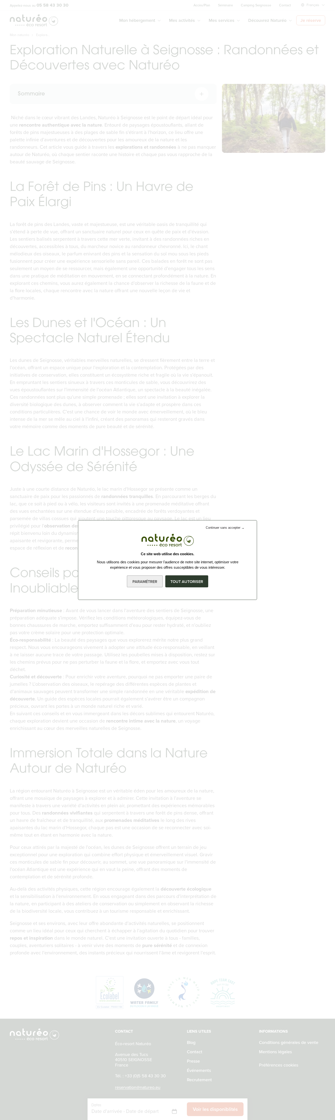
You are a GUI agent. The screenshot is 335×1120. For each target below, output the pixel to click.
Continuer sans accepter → (225, 527)
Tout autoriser (186, 581)
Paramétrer (144, 581)
